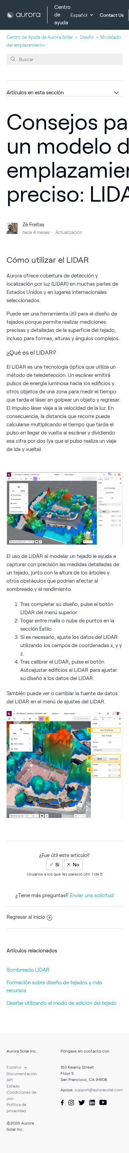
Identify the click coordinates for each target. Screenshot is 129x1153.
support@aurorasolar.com (98, 1089)
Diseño (87, 37)
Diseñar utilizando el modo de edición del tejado (62, 1003)
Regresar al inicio (26, 917)
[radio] (54, 864)
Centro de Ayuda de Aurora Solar (40, 37)
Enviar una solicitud (92, 895)
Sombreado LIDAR (28, 970)
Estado (13, 1086)
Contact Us (112, 15)
